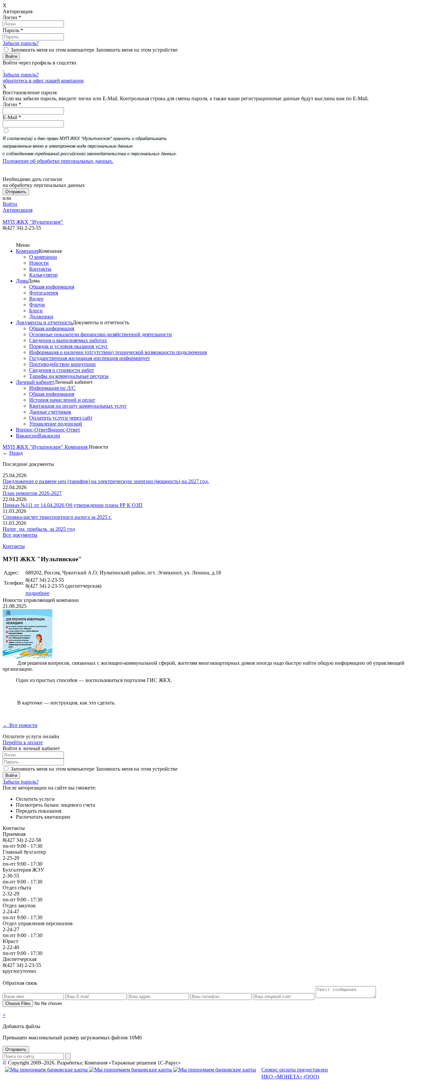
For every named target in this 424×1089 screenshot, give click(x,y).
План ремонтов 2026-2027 (32, 493)
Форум (37, 304)
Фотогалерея (43, 292)
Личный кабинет (35, 382)
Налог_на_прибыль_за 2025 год (39, 529)
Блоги (36, 310)
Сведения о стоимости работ (61, 370)
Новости (39, 263)
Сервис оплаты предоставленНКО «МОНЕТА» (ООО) (294, 1073)
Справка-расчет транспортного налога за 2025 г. (57, 517)
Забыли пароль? (21, 43)
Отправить (15, 1049)
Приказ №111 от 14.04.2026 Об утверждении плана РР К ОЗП (72, 505)
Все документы (20, 535)
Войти (10, 204)
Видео (36, 298)
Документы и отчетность (44, 322)
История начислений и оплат (62, 400)
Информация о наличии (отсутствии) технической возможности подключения (118, 352)
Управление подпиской (55, 424)
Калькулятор (43, 275)
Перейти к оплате (23, 742)
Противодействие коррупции (62, 364)
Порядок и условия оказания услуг (68, 346)
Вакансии (27, 435)
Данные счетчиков (50, 412)
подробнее (37, 593)
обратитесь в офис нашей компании (43, 80)
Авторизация (17, 210)
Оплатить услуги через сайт (60, 418)
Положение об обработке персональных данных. (58, 161)
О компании (43, 257)
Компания (27, 251)
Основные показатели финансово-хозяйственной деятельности (100, 334)
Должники (41, 316)
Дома (22, 281)
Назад (16, 453)
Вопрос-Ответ (32, 429)
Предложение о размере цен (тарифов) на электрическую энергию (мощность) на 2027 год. (106, 481)
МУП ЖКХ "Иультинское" (34, 447)
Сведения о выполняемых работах (68, 340)
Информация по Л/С (52, 388)
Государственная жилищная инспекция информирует (89, 358)
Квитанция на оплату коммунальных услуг (78, 406)
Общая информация (51, 287)
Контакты (40, 269)
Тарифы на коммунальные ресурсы (69, 376)
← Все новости (20, 725)
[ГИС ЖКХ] (27, 657)
